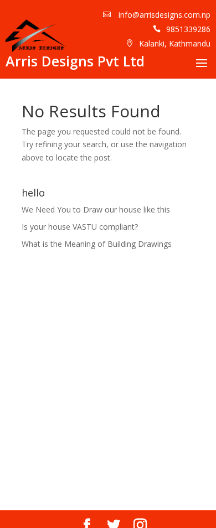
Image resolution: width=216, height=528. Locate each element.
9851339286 (188, 29)
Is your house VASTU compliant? (80, 226)
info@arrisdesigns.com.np (163, 14)
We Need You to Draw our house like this (96, 209)
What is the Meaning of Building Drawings (97, 244)
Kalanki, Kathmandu (174, 43)
